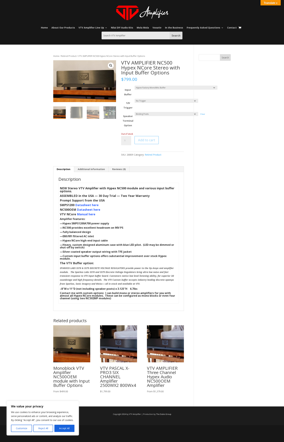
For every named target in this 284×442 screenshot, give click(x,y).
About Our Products (63, 28)
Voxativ (157, 28)
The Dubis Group (163, 414)
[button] (111, 65)
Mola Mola (143, 28)
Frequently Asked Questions (203, 28)
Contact (232, 28)
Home (44, 28)
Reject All (43, 428)
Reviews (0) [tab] (119, 169)
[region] (43, 418)
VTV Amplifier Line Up (91, 28)
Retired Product (68, 55)
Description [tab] (63, 169)
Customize (21, 428)
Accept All (64, 428)
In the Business (174, 28)
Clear (202, 114)
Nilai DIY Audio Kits (122, 28)
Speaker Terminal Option (128, 121)
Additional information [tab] (91, 169)
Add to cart (146, 140)
